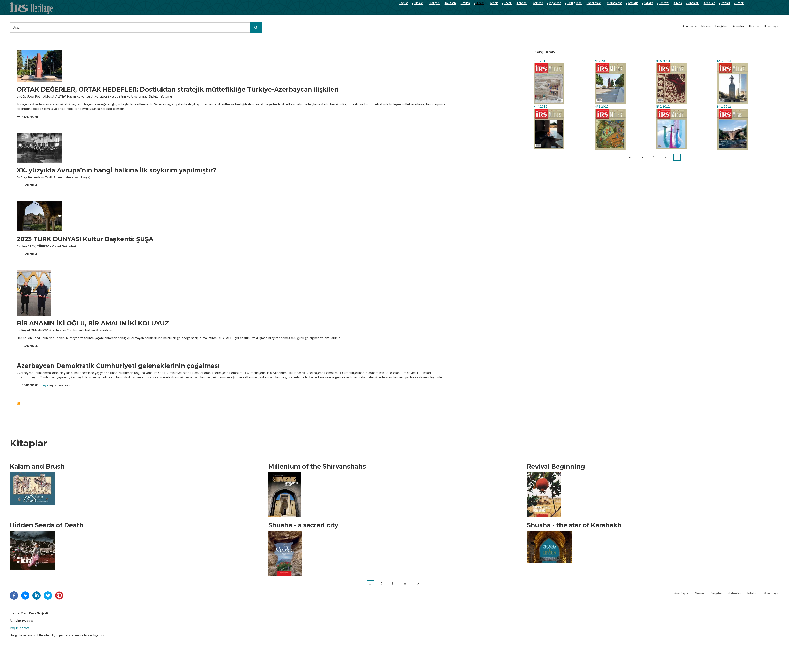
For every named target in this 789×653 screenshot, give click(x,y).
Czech (508, 3)
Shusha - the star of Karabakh (574, 525)
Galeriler (738, 26)
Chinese (538, 3)
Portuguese (574, 3)
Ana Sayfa (689, 26)
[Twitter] (48, 595)
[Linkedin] (36, 595)
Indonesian (594, 3)
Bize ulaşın (771, 26)
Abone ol (18, 403)
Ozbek (739, 3)
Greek (678, 3)
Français (434, 3)
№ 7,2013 (602, 61)
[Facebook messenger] (25, 595)
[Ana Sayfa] (31, 7)
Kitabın (754, 26)
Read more (30, 117)
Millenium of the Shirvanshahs (317, 466)
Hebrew (664, 3)
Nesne (706, 26)
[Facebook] (14, 595)
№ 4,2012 (540, 106)
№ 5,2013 (724, 61)
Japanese (555, 3)
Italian (465, 3)
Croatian (709, 3)
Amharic (633, 3)
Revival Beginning (556, 466)
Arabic (494, 3)
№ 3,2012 (602, 106)
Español (522, 3)
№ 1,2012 (724, 106)
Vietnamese (614, 3)
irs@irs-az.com (19, 628)
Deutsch (450, 3)
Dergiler (721, 26)
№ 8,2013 (540, 61)
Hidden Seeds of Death (47, 525)
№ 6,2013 (663, 61)
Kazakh (648, 3)
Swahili (725, 3)
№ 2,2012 (663, 106)
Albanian (693, 3)
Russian (418, 3)
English (403, 3)
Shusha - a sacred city (303, 525)
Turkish (479, 3)
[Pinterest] (59, 595)
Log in (45, 385)
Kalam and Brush (37, 466)
